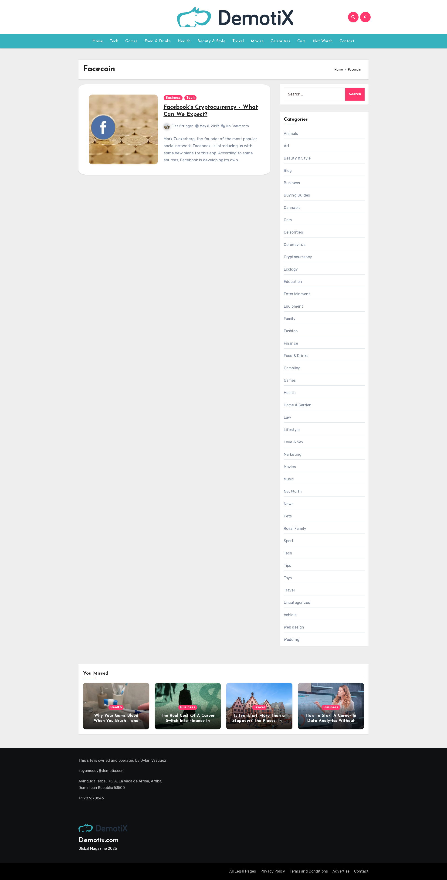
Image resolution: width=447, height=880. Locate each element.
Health (184, 41)
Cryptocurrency (298, 257)
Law (287, 417)
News (289, 504)
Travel (238, 41)
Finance (291, 343)
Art (287, 146)
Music (289, 479)
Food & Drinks (158, 41)
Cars (301, 41)
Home (97, 41)
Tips (287, 565)
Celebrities (280, 41)
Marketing (293, 454)
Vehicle (290, 615)
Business (173, 98)
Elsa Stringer (182, 126)
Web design (294, 627)
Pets (288, 516)
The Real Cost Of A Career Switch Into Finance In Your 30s (188, 721)
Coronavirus (294, 244)
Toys (288, 578)
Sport (289, 541)
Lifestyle (292, 430)
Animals (291, 133)
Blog (288, 170)
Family (289, 318)
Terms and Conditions (309, 871)
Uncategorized (297, 602)
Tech (114, 41)
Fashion (291, 331)
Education (293, 281)
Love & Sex (294, 442)
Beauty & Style (211, 41)
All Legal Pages (242, 871)
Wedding (291, 639)
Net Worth (323, 41)
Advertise (340, 871)
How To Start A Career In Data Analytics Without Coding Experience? (330, 721)
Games (131, 41)
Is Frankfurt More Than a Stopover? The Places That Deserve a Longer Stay (259, 721)
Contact (347, 41)
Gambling (292, 368)
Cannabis (292, 207)
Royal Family (295, 528)
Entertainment (297, 294)
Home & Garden (298, 405)
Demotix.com (98, 840)
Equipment (293, 306)
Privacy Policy (273, 871)
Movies (257, 41)
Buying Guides (297, 195)
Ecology (291, 269)
